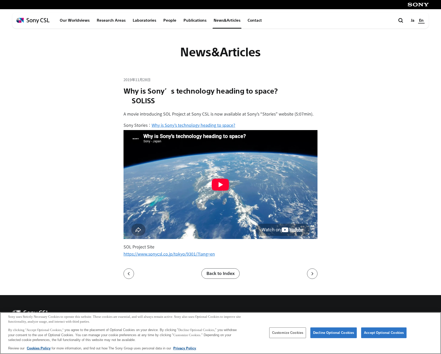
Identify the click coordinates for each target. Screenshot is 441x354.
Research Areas (111, 20)
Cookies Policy (39, 348)
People (169, 20)
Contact (255, 20)
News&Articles (227, 20)
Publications (194, 20)
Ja (412, 20)
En (421, 20)
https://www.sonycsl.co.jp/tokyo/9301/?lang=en (169, 254)
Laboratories (144, 20)
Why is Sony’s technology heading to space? (193, 125)
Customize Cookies (287, 333)
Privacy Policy (184, 348)
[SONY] (418, 4)
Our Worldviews (75, 20)
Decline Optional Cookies (333, 333)
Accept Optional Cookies (384, 333)
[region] (220, 333)
